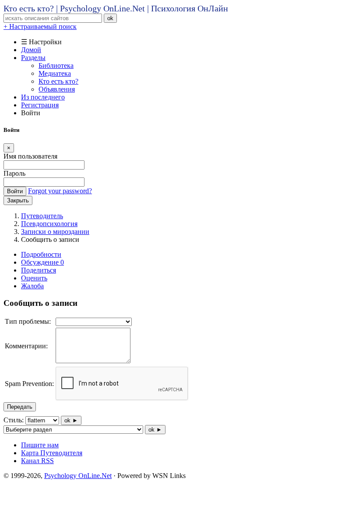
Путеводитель (42, 216)
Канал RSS (37, 460)
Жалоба (32, 286)
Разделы (33, 57)
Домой (31, 49)
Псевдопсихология (49, 223)
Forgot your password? (60, 191)
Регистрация (40, 105)
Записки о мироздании (55, 231)
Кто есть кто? (58, 81)
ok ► (71, 420)
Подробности (41, 254)
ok (110, 18)
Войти (15, 191)
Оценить (34, 278)
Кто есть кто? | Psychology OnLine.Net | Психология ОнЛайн (116, 8)
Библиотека (56, 65)
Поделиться (38, 270)
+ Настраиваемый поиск (40, 26)
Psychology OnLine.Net (78, 475)
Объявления (57, 89)
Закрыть (18, 200)
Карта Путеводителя (51, 453)
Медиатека (55, 73)
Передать (19, 407)
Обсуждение (42, 262)
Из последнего (43, 97)
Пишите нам (40, 445)
